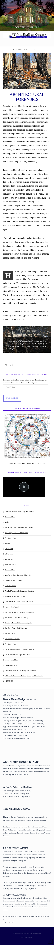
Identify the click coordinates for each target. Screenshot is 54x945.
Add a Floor (9, 549)
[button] (27, 44)
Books (7, 522)
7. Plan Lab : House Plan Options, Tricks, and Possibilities (24, 676)
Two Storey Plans (10, 538)
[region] (27, 339)
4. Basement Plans (11, 665)
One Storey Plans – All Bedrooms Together (19, 527)
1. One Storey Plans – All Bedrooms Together (20, 649)
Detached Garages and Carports (15, 596)
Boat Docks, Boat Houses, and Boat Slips (18, 575)
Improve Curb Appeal (12, 607)
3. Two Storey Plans (11, 660)
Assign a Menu (27, 937)
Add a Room (9, 554)
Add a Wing (9, 559)
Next (48, 15)
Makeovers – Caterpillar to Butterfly (16, 617)
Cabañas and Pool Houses (13, 580)
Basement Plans (10, 517)
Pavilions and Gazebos (12, 639)
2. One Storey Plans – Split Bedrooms (17, 655)
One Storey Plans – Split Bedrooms (16, 533)
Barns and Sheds (10, 564)
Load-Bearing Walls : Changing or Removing (19, 612)
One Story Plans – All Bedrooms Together (18, 623)
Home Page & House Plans (14, 750)
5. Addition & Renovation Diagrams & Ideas (19, 511)
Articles (7, 543)
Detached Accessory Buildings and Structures (19, 591)
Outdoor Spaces (10, 633)
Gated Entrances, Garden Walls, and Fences (19, 602)
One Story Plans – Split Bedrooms (16, 628)
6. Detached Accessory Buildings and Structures (20, 670)
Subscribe (12, 398)
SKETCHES (9, 681)
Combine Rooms (10, 586)
